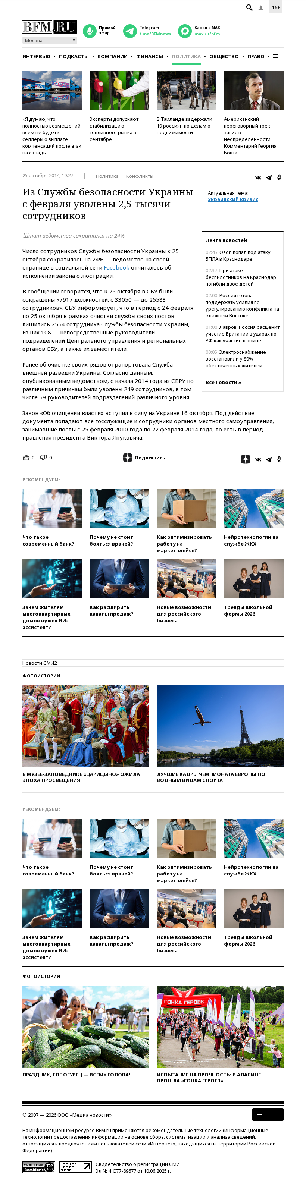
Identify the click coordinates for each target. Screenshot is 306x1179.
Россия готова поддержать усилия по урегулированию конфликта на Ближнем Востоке (242, 305)
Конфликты (139, 176)
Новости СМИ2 (39, 663)
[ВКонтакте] (258, 177)
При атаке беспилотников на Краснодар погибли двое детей (241, 277)
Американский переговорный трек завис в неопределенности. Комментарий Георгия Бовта (250, 136)
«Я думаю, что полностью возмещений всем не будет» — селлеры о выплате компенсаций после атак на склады (51, 136)
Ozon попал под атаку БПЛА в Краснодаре (238, 255)
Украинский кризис (233, 199)
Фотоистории (41, 676)
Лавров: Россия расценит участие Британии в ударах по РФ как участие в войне (243, 334)
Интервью (36, 56)
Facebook (116, 267)
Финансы (149, 56)
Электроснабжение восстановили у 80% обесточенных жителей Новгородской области (236, 362)
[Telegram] (268, 177)
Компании (112, 56)
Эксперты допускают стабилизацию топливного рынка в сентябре (114, 129)
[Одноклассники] (279, 177)
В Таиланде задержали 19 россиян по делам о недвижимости (184, 126)
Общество (224, 56)
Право (256, 56)
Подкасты (74, 56)
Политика (186, 56)
